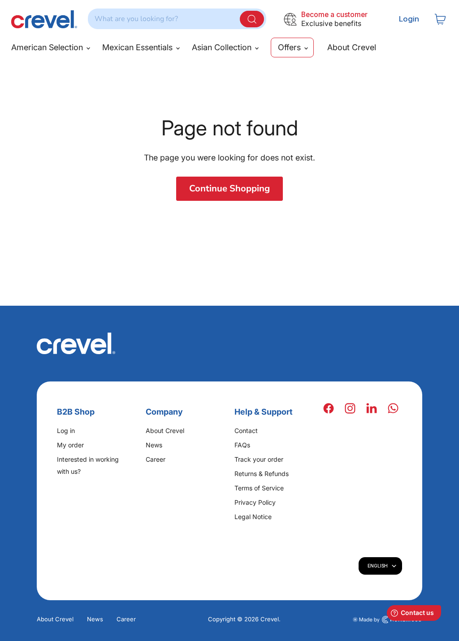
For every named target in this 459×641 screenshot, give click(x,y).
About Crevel (351, 47)
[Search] (252, 19)
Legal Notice (253, 516)
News (154, 445)
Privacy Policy (255, 502)
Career (155, 459)
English (378, 565)
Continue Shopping (229, 188)
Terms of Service (259, 488)
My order (70, 445)
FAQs (242, 445)
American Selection (48, 47)
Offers (290, 47)
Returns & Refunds (261, 473)
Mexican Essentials (138, 47)
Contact (246, 430)
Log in (66, 430)
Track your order (258, 459)
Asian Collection (223, 47)
